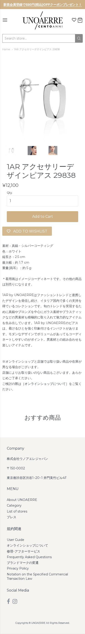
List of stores (17, 511)
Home (6, 49)
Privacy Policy (18, 568)
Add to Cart (42, 216)
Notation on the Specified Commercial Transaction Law (37, 576)
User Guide (15, 540)
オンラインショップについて (45, 384)
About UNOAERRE (22, 500)
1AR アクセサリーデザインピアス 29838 (37, 49)
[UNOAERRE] (43, 20)
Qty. (10, 192)
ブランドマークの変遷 (23, 563)
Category (14, 505)
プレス (11, 517)
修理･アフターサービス (23, 551)
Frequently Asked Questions (29, 557)
